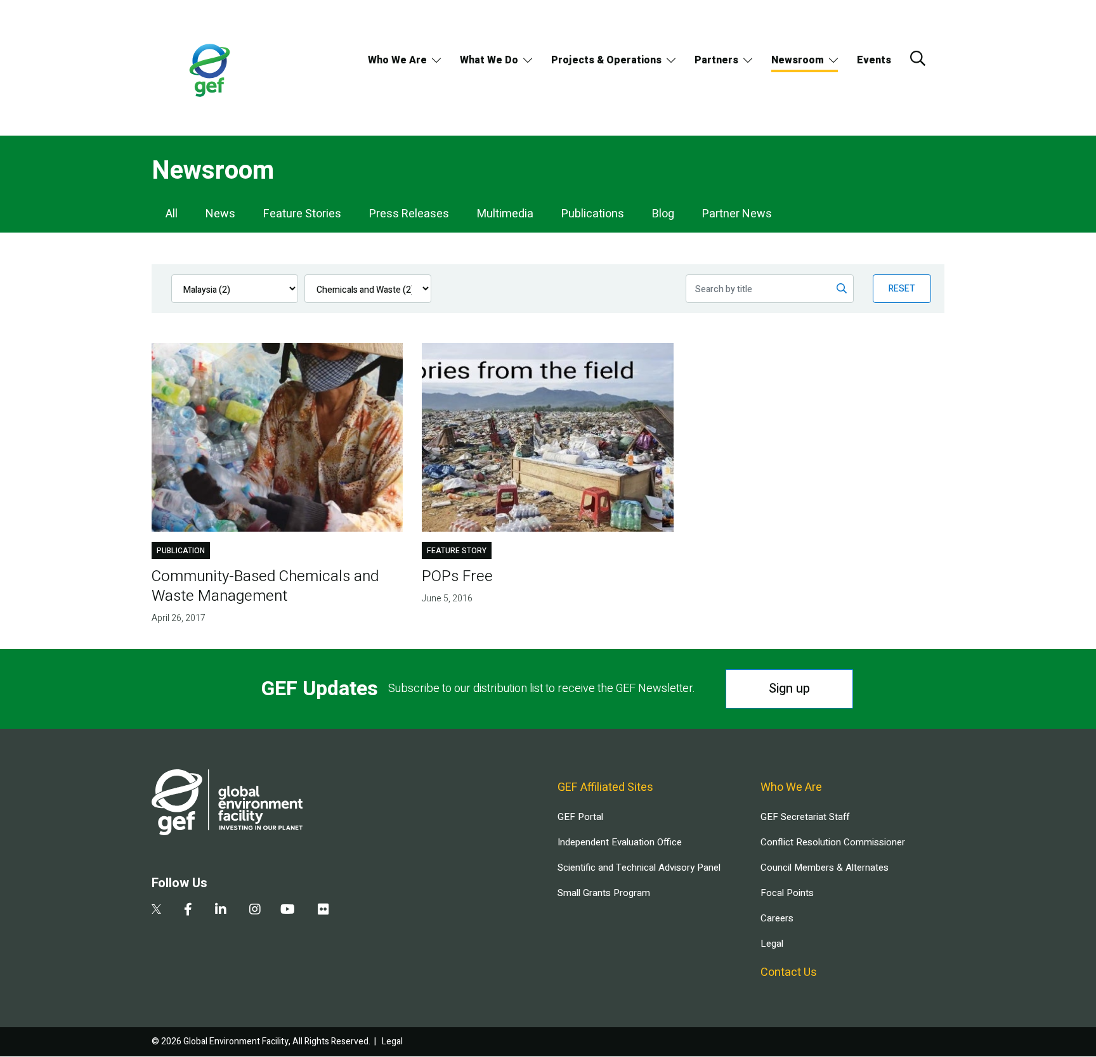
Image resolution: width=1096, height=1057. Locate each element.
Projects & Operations (606, 60)
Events (874, 60)
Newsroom (797, 60)
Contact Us (788, 972)
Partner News (737, 213)
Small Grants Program (604, 893)
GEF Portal (580, 817)
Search (917, 58)
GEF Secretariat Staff (804, 817)
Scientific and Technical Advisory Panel (639, 867)
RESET (902, 288)
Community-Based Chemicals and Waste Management (265, 586)
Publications (592, 213)
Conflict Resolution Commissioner (832, 842)
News (220, 213)
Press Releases (409, 213)
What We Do (489, 60)
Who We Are (397, 60)
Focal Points (787, 893)
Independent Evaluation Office (620, 842)
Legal (771, 944)
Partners (716, 60)
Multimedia (505, 213)
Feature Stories (302, 213)
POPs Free (457, 576)
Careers (776, 918)
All (172, 213)
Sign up (789, 688)
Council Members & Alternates (824, 867)
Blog (663, 213)
